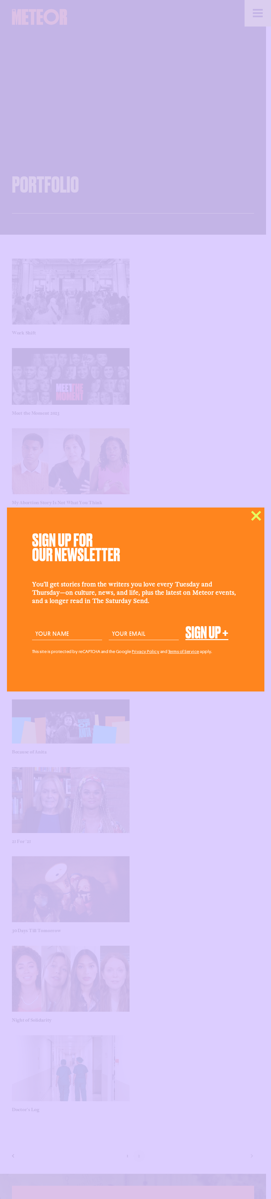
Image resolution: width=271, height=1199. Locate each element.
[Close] (256, 516)
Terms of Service (183, 651)
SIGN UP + (206, 633)
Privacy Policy (145, 651)
